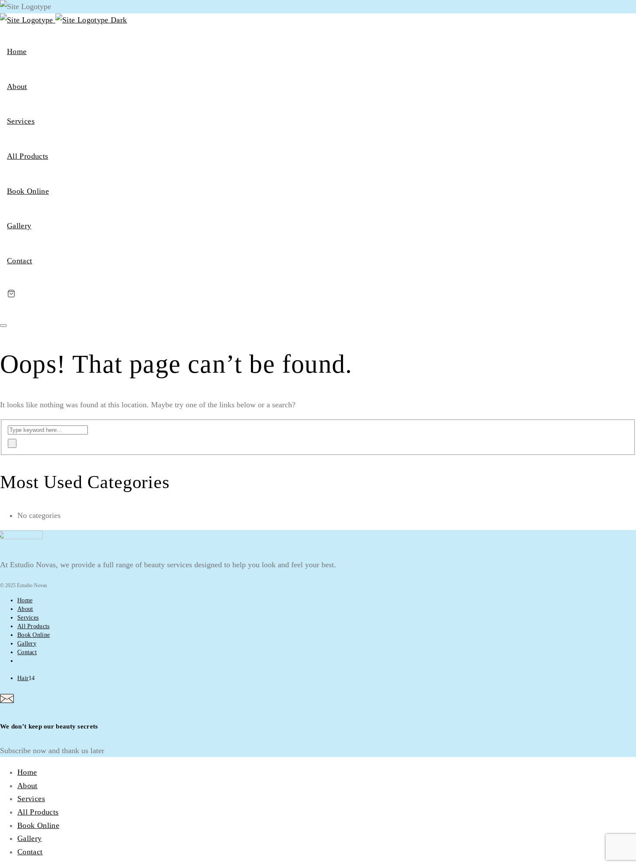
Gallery (19, 225)
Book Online (28, 191)
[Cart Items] (318, 293)
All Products (27, 156)
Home (16, 51)
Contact (19, 260)
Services (21, 121)
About (17, 86)
